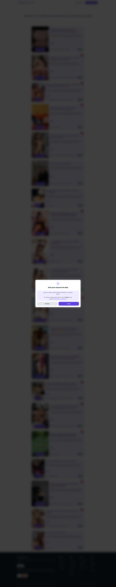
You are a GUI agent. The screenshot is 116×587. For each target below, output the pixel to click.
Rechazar (47, 303)
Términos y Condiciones (61, 299)
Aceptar (69, 303)
